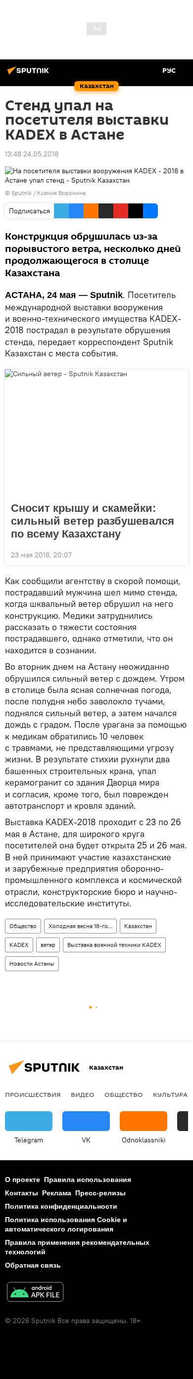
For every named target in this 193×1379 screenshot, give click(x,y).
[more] (177, 554)
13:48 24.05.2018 (31, 153)
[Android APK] (35, 1293)
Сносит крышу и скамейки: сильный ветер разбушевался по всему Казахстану (92, 521)
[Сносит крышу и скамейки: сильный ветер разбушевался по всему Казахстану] (96, 432)
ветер (48, 944)
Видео (83, 1094)
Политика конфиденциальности (61, 1206)
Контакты (21, 1193)
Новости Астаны (31, 963)
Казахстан (138, 926)
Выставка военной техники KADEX (114, 944)
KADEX (19, 944)
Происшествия (33, 1094)
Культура (170, 1094)
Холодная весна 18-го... (80, 926)
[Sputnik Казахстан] (29, 74)
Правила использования (87, 1179)
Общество (23, 926)
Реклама (56, 1193)
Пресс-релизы (100, 1193)
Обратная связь (33, 1265)
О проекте (22, 1179)
